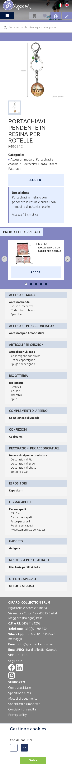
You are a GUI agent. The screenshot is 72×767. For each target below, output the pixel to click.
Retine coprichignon (23, 360)
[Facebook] (11, 669)
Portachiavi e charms (23, 310)
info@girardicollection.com (36, 644)
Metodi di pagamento (22, 698)
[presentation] (4, 259)
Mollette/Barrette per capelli (28, 529)
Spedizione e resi (19, 693)
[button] (26, 284)
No (24, 748)
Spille (14, 399)
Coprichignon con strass (25, 355)
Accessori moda (21, 159)
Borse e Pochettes (22, 306)
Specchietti (17, 314)
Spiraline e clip (19, 471)
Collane (15, 391)
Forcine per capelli (22, 525)
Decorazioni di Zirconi (24, 463)
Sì (14, 748)
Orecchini (16, 395)
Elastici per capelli (21, 517)
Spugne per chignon (23, 364)
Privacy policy (17, 714)
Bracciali (16, 386)
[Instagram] (11, 677)
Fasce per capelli (20, 521)
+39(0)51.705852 (35, 628)
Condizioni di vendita (22, 709)
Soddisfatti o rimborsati (24, 704)
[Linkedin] (19, 669)
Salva (33, 760)
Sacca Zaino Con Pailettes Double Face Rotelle (49, 251)
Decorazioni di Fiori (22, 459)
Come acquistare (19, 687)
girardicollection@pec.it (41, 649)
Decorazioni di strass (23, 467)
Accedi (36, 180)
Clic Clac (16, 513)
